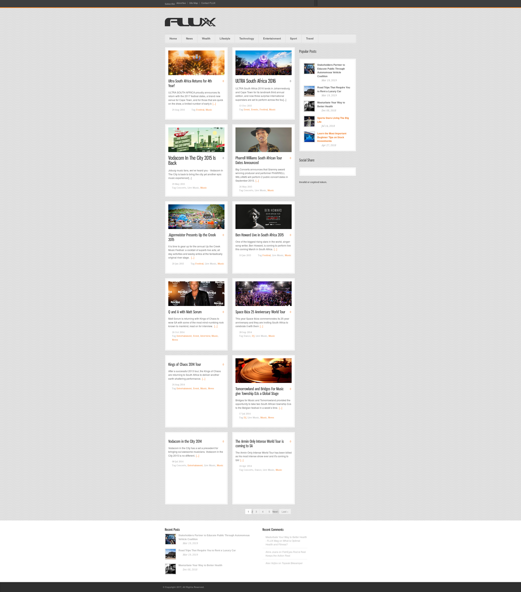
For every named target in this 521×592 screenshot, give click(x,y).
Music (209, 110)
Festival (200, 110)
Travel (310, 38)
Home (173, 38)
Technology (246, 38)
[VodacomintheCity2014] (185, 441)
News (189, 38)
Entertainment (272, 38)
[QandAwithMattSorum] (185, 311)
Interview (205, 336)
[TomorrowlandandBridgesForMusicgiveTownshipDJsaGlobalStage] (260, 390)
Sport (293, 38)
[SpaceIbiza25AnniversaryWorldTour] (260, 311)
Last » (285, 511)
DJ (253, 336)
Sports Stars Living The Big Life (333, 120)
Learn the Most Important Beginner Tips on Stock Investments (331, 137)
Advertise (181, 3)
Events (254, 109)
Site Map (193, 3)
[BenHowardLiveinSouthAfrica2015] (259, 234)
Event (247, 109)
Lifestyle (225, 38)
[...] (214, 103)
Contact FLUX (208, 3)
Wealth (206, 38)
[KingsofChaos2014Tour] (184, 364)
